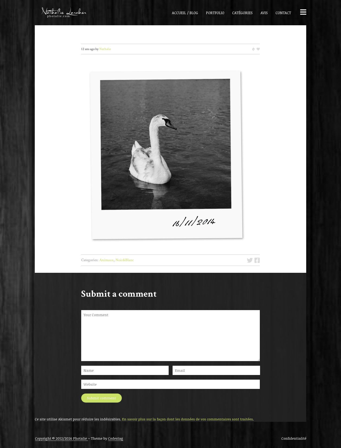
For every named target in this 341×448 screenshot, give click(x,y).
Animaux (106, 260)
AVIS (264, 12)
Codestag (115, 438)
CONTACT (283, 12)
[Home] (61, 12)
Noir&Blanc (125, 260)
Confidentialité (293, 438)
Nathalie (105, 49)
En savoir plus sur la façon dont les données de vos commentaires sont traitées (187, 419)
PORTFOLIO (215, 12)
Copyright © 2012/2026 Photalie (61, 438)
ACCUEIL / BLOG (185, 12)
